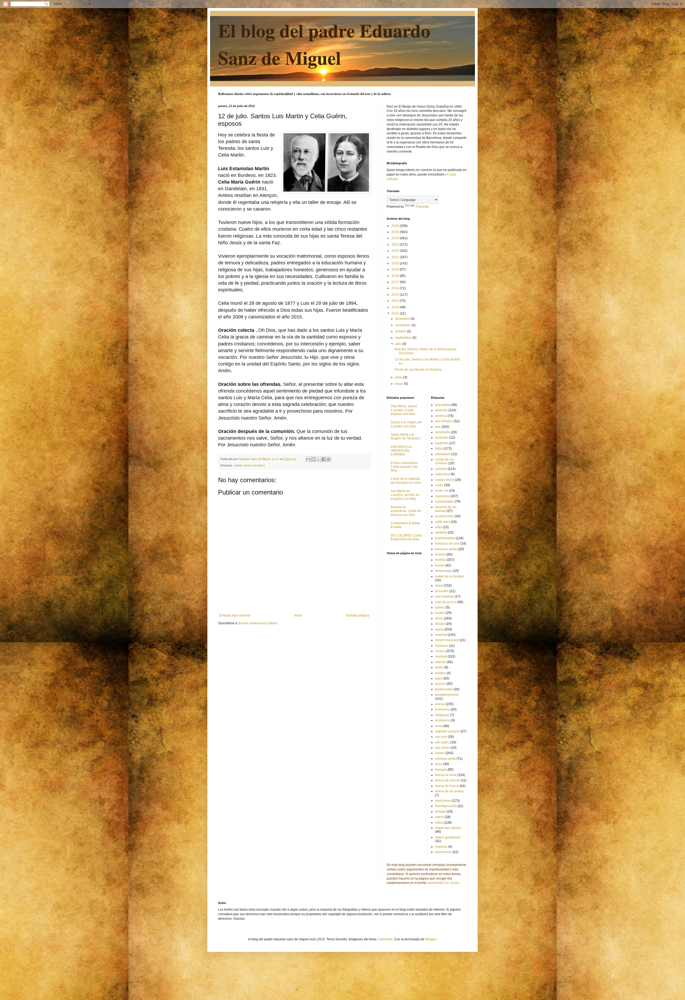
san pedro (442, 748)
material (441, 635)
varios (439, 817)
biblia (439, 448)
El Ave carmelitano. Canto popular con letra (404, 467)
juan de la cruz (445, 602)
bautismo (441, 443)
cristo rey (441, 490)
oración (440, 662)
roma (439, 726)
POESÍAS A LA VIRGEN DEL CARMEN (401, 451)
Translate (422, 206)
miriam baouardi (447, 640)
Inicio (298, 615)
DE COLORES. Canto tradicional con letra (406, 537)
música (440, 651)
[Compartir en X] (318, 459)
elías (438, 527)
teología (441, 769)
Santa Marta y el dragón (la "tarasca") (405, 436)
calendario (443, 454)
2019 (395, 269)
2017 (395, 282)
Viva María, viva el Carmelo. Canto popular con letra (404, 410)
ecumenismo (444, 516)
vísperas (441, 847)
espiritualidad (445, 538)
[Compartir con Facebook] (323, 459)
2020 (395, 263)
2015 (395, 294)
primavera (442, 709)
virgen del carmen (448, 828)
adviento (441, 410)
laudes (440, 613)
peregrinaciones (447, 695)
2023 (395, 244)
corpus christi (444, 480)
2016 (395, 288)
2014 (395, 301)
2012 (395, 313)
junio (399, 377)
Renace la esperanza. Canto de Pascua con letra (406, 511)
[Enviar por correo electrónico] (308, 459)
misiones (441, 646)
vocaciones (443, 852)
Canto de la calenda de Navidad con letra (406, 480)
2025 (395, 232)
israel (439, 585)
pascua (440, 684)
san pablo (442, 742)
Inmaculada (443, 571)
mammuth (385, 939)
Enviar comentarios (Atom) (258, 623)
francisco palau (446, 549)
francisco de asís (447, 543)
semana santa (445, 759)
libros (439, 618)
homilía (440, 560)
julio (398, 344)
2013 (395, 307)
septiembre (403, 338)
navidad (441, 656)
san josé (441, 737)
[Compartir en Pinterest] (328, 459)
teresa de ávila (445, 775)
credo (439, 485)
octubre (401, 331)
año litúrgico (444, 421)
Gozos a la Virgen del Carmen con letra (406, 424)
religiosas (442, 715)
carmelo (441, 469)
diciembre (402, 319)
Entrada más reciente (234, 615)
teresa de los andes (449, 791)
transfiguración (446, 806)
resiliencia (442, 720)
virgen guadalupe (448, 837)
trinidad (440, 811)
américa (441, 416)
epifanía (441, 532)
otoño (439, 667)
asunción (441, 437)
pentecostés (444, 689)
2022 (395, 251)
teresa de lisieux (254, 465)
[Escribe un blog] (313, 459)
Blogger (430, 939)
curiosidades (444, 501)
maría (439, 629)
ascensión (442, 432)
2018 (395, 276)
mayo (399, 384)
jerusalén (442, 591)
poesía (440, 704)
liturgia (440, 624)
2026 (395, 226)
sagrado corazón (447, 731)
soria (438, 764)
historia (440, 554)
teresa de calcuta (447, 780)
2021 (395, 257)
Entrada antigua (357, 615)
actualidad (442, 405)
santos (238, 465)
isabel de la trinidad (449, 576)
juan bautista (444, 596)
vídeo (439, 822)
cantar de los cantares (444, 461)
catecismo (442, 474)
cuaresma (442, 496)
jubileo (440, 607)
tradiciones (443, 801)
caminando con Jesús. (443, 883)
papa (439, 678)
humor (439, 565)
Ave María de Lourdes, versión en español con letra (405, 495)
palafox (440, 673)
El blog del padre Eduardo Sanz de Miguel (324, 44)
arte (438, 427)
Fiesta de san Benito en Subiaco (418, 369)
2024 (395, 238)
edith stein (442, 522)
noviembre (403, 325)
